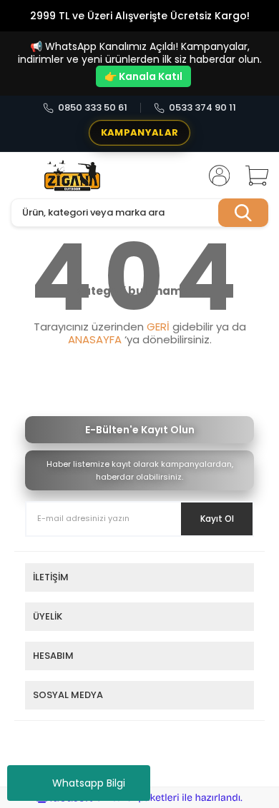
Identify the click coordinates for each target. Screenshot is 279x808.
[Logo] (72, 175)
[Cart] (251, 175)
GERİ (158, 326)
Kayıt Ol (217, 518)
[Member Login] (215, 175)
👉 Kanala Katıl (143, 76)
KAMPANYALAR (139, 132)
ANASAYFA (95, 339)
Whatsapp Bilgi (88, 783)
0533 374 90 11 (202, 107)
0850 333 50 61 (92, 107)
